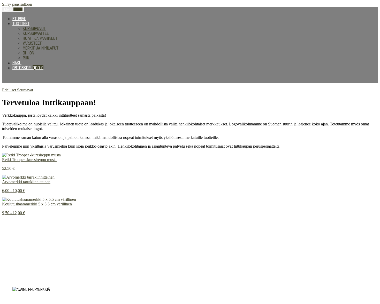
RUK (26, 57)
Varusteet (32, 43)
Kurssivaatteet (37, 33)
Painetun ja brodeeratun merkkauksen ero (42, 221)
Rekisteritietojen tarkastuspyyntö (35, 239)
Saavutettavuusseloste (24, 271)
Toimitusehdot (15, 266)
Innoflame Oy (29, 253)
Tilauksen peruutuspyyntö (27, 276)
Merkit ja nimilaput (40, 48)
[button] (9, 90)
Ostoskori (27, 67)
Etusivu (19, 18)
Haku (16, 62)
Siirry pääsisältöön (17, 4)
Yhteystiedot (14, 280)
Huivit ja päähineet (40, 38)
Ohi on (28, 53)
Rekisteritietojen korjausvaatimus (34, 244)
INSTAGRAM (11, 226)
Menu (13, 9)
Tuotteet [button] (20, 23)
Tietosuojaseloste (20, 235)
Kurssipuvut (34, 28)
